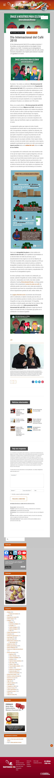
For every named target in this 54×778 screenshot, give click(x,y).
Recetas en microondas (14, 672)
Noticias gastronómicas (12, 645)
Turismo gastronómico (11, 689)
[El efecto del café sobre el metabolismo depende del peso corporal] (13, 411)
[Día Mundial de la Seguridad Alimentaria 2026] (30, 428)
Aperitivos (11, 654)
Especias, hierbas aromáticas (15, 661)
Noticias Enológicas (13, 629)
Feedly (20, 557)
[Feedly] (48, 763)
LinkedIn (15, 553)
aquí (19, 520)
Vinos (10, 630)
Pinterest (20, 553)
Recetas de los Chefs (11, 674)
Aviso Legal (36, 761)
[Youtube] (49, 761)
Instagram (6, 557)
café (11, 340)
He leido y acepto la (20, 494)
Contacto (28, 764)
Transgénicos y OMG (11, 686)
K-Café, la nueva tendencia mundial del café (20, 421)
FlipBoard (11, 557)
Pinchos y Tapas (12, 664)
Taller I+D (9, 681)
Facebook (6, 553)
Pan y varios (11, 662)
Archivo (28, 762)
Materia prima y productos (12, 640)
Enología (9, 620)
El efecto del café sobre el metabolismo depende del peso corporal (20, 412)
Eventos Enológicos (13, 627)
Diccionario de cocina (11, 617)
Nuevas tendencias (11, 647)
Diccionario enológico (13, 624)
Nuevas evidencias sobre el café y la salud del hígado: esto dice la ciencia (37, 421)
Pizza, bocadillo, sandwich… (15, 666)
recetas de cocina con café (32, 284)
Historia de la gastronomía (12, 635)
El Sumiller (11, 625)
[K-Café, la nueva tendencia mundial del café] (13, 420)
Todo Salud (9, 684)
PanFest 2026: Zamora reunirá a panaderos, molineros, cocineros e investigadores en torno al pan (20, 431)
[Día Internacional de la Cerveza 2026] (30, 411)
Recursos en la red (11, 677)
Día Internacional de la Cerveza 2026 (37, 410)
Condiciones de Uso (38, 762)
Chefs (8, 615)
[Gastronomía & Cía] (21, 4)
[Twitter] (45, 761)
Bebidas (9, 612)
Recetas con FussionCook (14, 669)
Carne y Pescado (12, 656)
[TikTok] (46, 763)
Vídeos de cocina (10, 694)
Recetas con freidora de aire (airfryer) (15, 649)
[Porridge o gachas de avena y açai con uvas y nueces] (42, 17)
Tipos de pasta (12, 642)
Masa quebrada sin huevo (16, 742)
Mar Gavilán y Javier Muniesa (17, 32)
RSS (24, 557)
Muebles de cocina (11, 644)
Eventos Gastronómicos (32, 32)
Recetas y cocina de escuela (13, 676)
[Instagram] (44, 763)
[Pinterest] (48, 761)
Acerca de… (29, 761)
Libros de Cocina (10, 639)
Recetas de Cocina (11, 652)
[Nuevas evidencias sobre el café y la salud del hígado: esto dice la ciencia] (30, 420)
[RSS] (49, 763)
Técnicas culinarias (11, 682)
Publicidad (29, 766)
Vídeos (8, 693)
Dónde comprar (10, 618)
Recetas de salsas (13, 671)
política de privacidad (24, 494)
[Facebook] (44, 761)
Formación (9, 634)
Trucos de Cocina (10, 688)
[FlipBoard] (45, 763)
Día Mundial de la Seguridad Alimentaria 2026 (36, 429)
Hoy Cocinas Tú (10, 637)
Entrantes (11, 659)
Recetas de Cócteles (13, 613)
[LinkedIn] (46, 761)
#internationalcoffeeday (27, 282)
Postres (11, 667)
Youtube (24, 553)
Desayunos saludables (13, 657)
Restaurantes (10, 679)
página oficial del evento (19, 295)
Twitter (11, 553)
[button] (4, 4)
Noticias (17, 761)
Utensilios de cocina (11, 691)
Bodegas (11, 622)
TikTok (15, 557)
